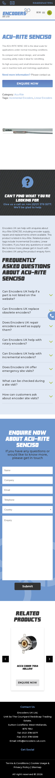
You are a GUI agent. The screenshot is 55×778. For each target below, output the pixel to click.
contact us (44, 74)
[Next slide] (49, 659)
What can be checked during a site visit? (23, 382)
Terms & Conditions (17, 763)
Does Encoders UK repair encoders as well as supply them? (21, 326)
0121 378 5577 (30, 732)
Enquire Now (27, 83)
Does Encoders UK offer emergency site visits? (19, 369)
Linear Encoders (43, 98)
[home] (16, 13)
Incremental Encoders (21, 98)
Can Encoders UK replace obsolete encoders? (20, 310)
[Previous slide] (5, 659)
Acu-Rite (19, 94)
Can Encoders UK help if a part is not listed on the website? (21, 295)
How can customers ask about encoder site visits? (20, 396)
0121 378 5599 (30, 736)
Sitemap (36, 767)
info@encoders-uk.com (31, 740)
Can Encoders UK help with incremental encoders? (22, 355)
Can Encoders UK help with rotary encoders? (22, 341)
